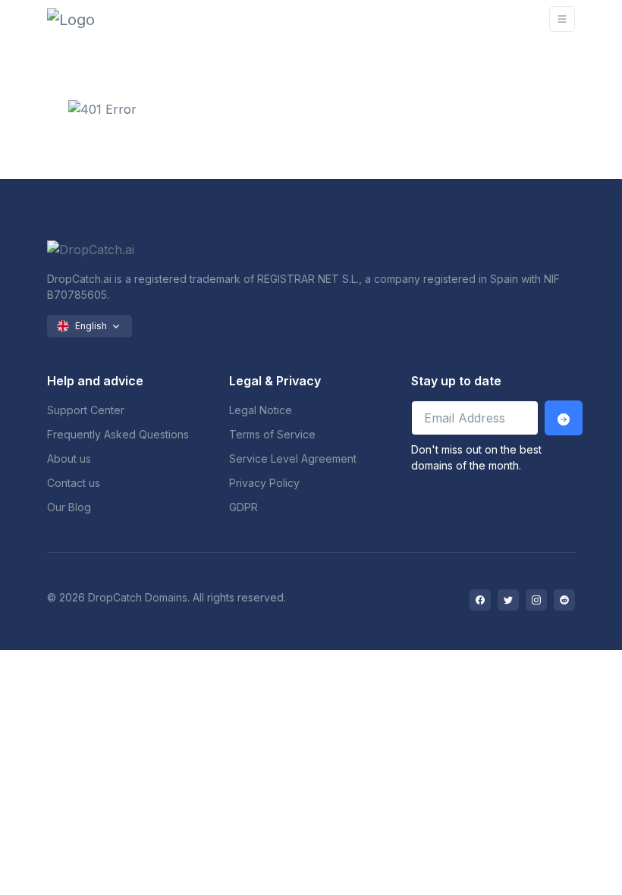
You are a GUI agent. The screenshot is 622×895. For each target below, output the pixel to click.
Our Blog (69, 507)
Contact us (73, 482)
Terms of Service (272, 434)
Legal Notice (260, 410)
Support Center (85, 410)
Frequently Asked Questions (118, 434)
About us (69, 458)
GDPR (243, 507)
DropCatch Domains (137, 597)
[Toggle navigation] (562, 19)
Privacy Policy (264, 482)
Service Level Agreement (293, 458)
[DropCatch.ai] (92, 19)
